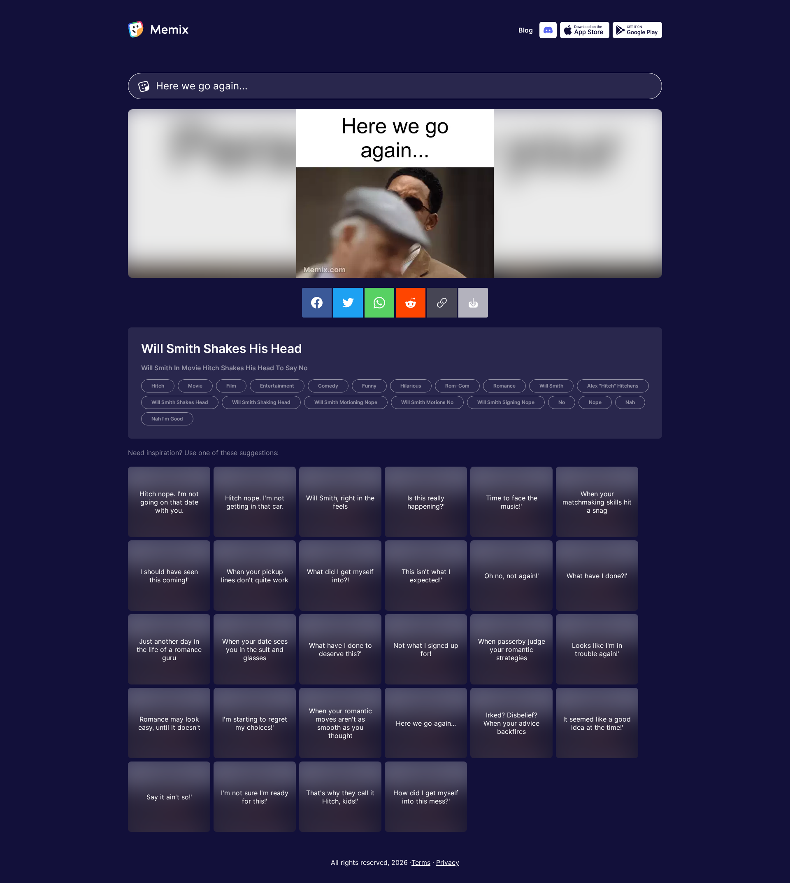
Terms (420, 862)
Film (231, 386)
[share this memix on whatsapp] (379, 303)
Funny (369, 386)
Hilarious (410, 386)
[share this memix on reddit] (410, 303)
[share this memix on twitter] (348, 303)
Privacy (447, 862)
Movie (195, 386)
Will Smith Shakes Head (179, 402)
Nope (595, 402)
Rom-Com (457, 386)
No (561, 402)
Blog (525, 30)
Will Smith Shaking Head (261, 402)
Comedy (328, 386)
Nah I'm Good (167, 419)
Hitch (157, 386)
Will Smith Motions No (427, 402)
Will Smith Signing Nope (505, 402)
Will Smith (551, 386)
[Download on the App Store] (584, 30)
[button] (442, 303)
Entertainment (277, 386)
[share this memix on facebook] (317, 303)
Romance (504, 386)
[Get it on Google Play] (637, 30)
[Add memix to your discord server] (548, 30)
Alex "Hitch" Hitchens (613, 386)
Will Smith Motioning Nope (345, 402)
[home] (158, 30)
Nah (630, 402)
